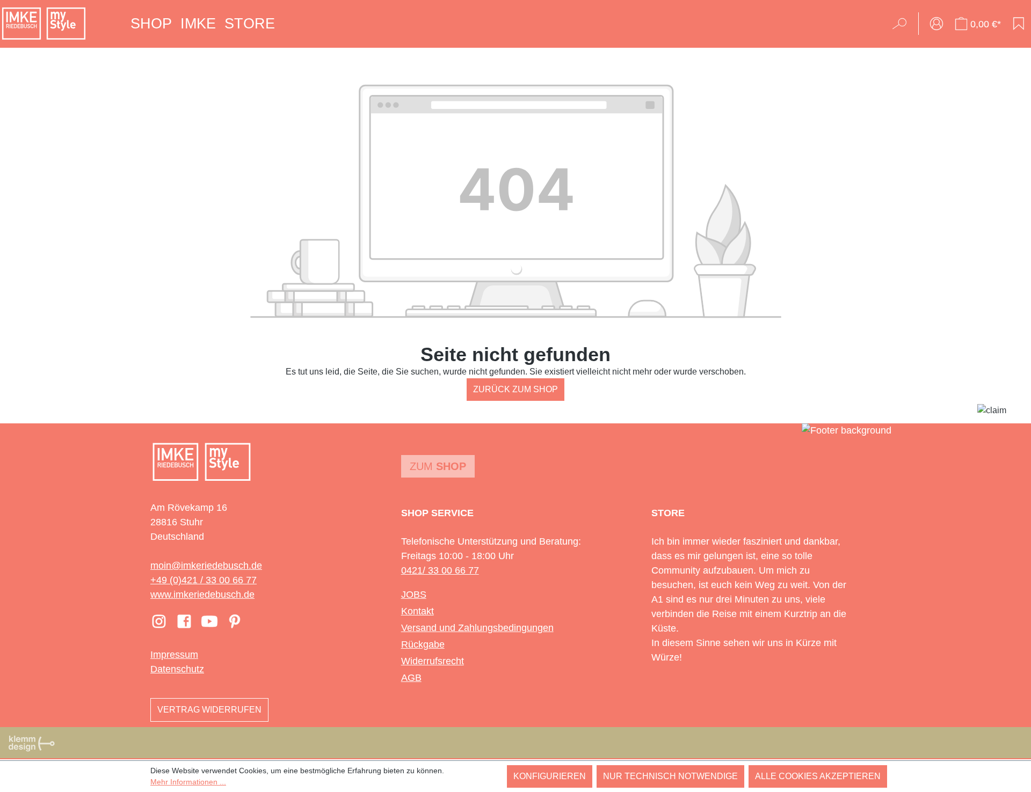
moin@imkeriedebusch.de (206, 565)
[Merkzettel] (1018, 23)
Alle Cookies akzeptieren (818, 776)
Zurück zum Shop (515, 389)
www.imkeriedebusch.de (202, 594)
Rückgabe (423, 644)
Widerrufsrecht (432, 661)
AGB (411, 677)
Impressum (174, 654)
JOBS (413, 594)
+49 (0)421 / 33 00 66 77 (203, 580)
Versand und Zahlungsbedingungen (477, 627)
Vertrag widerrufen (209, 709)
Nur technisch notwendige (670, 776)
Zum (438, 466)
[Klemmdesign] (32, 743)
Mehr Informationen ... (188, 782)
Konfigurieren (549, 776)
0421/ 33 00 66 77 (440, 570)
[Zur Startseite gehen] (44, 23)
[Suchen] (903, 23)
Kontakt (417, 611)
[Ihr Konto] (936, 23)
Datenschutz (177, 669)
